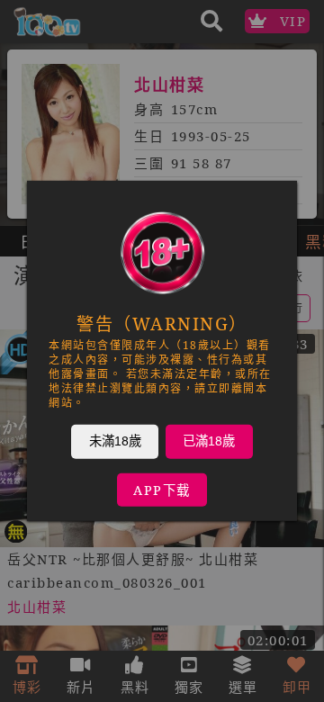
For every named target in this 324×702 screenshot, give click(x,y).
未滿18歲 (115, 441)
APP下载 (162, 490)
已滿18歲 (209, 441)
